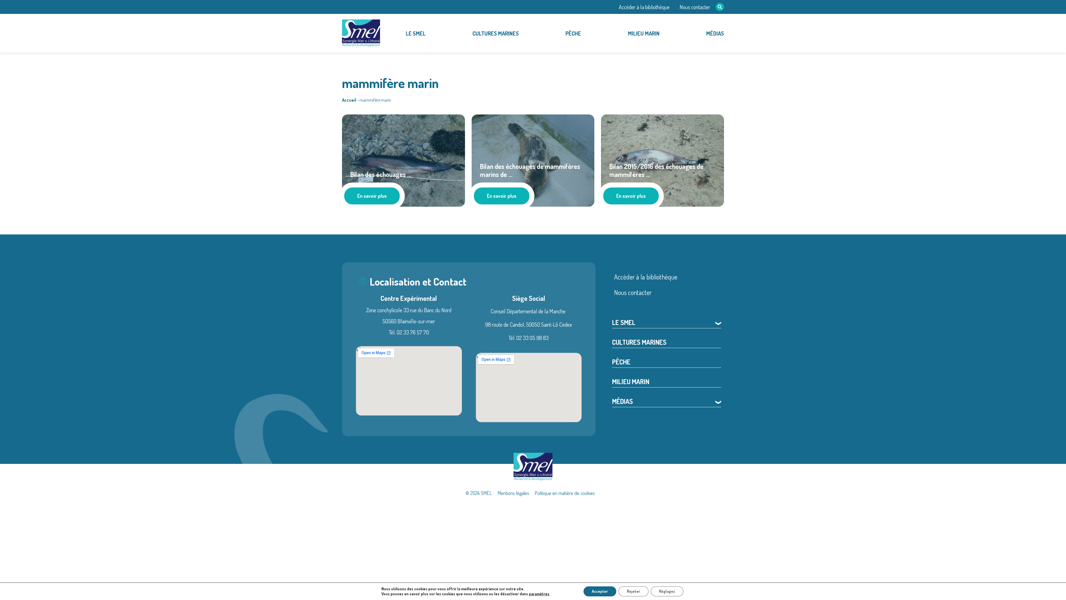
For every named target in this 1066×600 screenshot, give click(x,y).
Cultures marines (495, 33)
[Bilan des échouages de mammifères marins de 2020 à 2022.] (533, 159)
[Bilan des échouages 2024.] (403, 159)
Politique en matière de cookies (565, 493)
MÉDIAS (715, 33)
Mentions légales (513, 493)
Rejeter (633, 591)
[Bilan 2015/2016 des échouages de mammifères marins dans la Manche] (662, 159)
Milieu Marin (644, 33)
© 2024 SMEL (479, 493)
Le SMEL (416, 33)
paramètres (539, 593)
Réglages (667, 591)
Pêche (573, 33)
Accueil (349, 100)
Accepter (600, 591)
